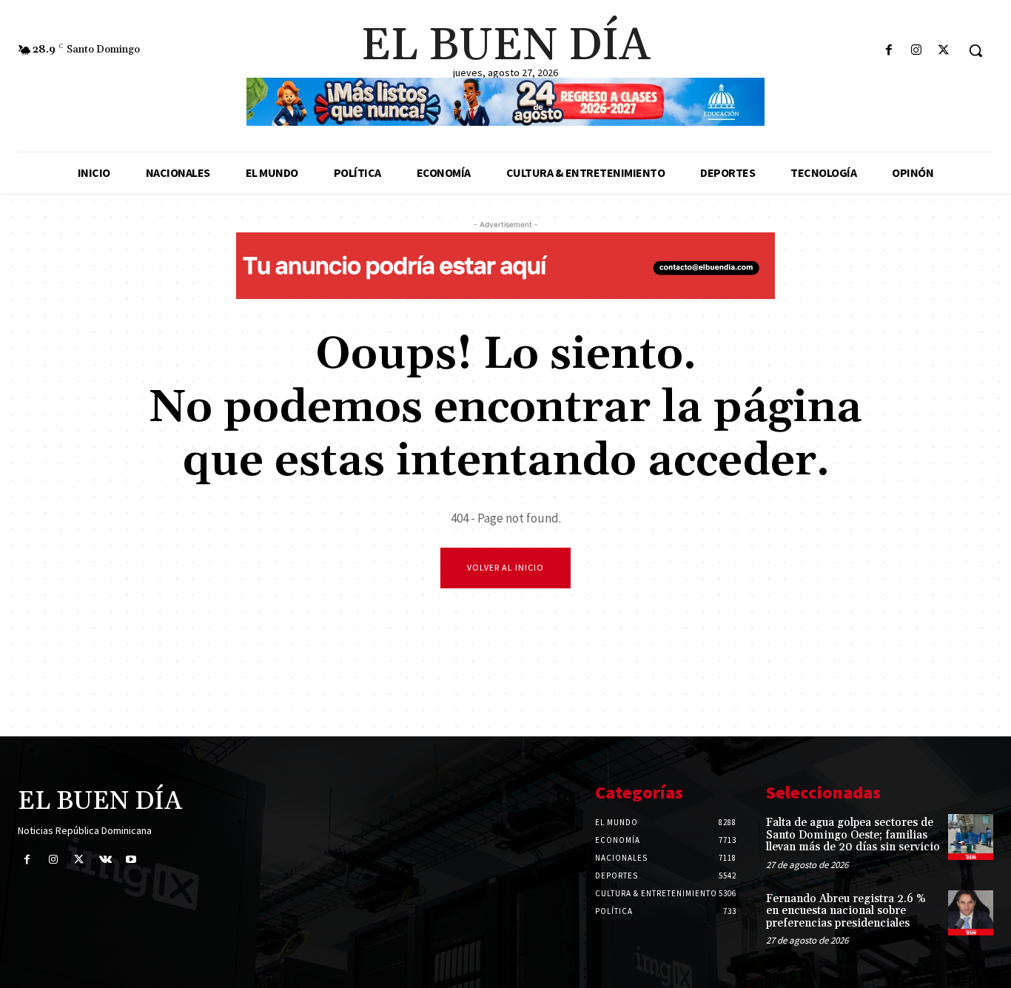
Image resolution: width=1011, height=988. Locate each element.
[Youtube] (131, 859)
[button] (975, 50)
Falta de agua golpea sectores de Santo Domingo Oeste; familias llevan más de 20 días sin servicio (853, 835)
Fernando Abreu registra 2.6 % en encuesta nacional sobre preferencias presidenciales (846, 911)
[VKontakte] (105, 859)
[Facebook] (889, 51)
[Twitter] (944, 51)
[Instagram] (917, 51)
